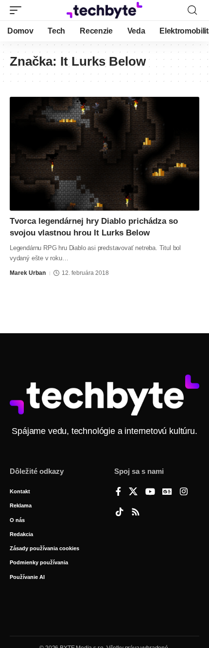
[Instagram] (183, 492)
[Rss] (135, 513)
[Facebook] (118, 492)
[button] (18, 10)
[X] (133, 492)
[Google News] (167, 492)
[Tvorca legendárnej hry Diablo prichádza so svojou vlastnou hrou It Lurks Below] (104, 154)
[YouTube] (150, 492)
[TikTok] (119, 513)
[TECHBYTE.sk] (104, 10)
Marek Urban (28, 273)
